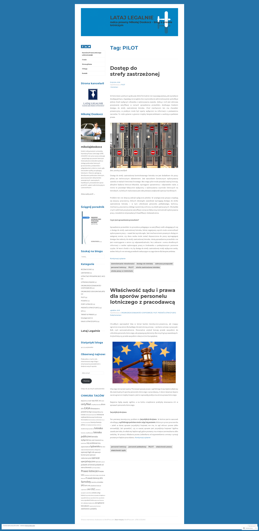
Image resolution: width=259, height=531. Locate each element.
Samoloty (86, 482)
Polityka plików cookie (30, 525)
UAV (89, 489)
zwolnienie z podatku (89, 509)
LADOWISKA (85, 273)
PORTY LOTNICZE (86, 304)
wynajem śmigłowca (99, 495)
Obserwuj (86, 381)
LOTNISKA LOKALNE (87, 282)
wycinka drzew (90, 495)
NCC (102, 447)
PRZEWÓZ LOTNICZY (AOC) (167, 313)
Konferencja (98, 417)
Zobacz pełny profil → (88, 194)
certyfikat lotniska (96, 404)
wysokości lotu (94, 498)
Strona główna (87, 64)
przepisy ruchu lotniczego (92, 475)
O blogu (84, 69)
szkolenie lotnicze (95, 485)
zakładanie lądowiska (88, 503)
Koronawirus (85, 420)
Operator (98, 462)
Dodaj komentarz (115, 315)
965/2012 (84, 401)
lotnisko (98, 428)
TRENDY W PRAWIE (87, 314)
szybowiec (84, 489)
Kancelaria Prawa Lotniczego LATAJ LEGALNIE (91, 54)
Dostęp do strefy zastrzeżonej (135, 71)
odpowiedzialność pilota (87, 449)
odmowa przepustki (164, 264)
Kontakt (84, 73)
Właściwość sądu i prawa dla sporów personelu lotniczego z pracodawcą (142, 296)
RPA (101, 478)
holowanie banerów (91, 414)
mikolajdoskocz (91, 146)
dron (103, 404)
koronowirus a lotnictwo (95, 420)
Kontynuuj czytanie (117, 259)
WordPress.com (129, 519)
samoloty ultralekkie (97, 482)
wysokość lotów (89, 500)
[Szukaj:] (93, 257)
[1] (118, 428)
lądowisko (95, 446)
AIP (88, 401)
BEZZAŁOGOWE (86, 269)
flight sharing (93, 412)
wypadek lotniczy (85, 498)
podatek (103, 461)
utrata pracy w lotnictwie (122, 271)
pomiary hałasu (96, 467)
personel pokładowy (137, 447)
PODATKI (84, 301)
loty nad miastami (95, 440)
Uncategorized (85, 318)
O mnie (84, 60)
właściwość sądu (118, 450)
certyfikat (86, 404)
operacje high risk (87, 452)
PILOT (123, 84)
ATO (100, 401)
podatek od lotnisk (88, 465)
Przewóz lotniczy (92, 478)
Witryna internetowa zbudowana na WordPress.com (97, 519)
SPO (82, 311)
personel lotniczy (118, 267)
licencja (93, 422)
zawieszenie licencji (95, 506)
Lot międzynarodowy (90, 425)
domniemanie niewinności (122, 264)
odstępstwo (97, 449)
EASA (87, 408)
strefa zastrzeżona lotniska (148, 267)
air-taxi (92, 401)
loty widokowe (92, 443)
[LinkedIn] (86, 46)
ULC (93, 489)
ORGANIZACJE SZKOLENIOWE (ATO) (93, 291)
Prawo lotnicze (89, 471)
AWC (102, 401)
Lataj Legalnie (90, 330)
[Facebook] (82, 46)
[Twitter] (89, 46)
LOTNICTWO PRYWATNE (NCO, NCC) (93, 276)
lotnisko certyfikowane (87, 433)
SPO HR (87, 485)
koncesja (91, 417)
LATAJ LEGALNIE (131, 18)
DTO (82, 408)
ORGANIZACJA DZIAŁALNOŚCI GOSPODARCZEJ (137, 313)
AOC (96, 401)
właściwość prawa (164, 447)
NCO (104, 447)
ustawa (94, 493)
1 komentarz (114, 87)
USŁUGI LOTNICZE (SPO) (89, 321)
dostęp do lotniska (145, 264)
